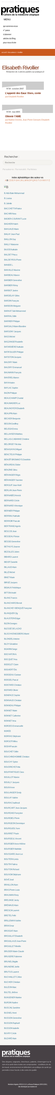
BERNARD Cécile (11, 500)
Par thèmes (32, 169)
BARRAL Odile (10, 316)
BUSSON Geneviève (12, 1018)
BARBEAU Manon (12, 275)
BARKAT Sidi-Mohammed (15, 311)
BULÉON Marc (10, 987)
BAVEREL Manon (11, 378)
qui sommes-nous (10, 26)
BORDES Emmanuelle (13, 726)
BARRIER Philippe (12, 321)
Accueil (4, 52)
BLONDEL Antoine (11, 639)
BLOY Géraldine (11, 644)
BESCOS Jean (10, 531)
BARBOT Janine (11, 290)
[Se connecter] (50, 19)
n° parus (6, 30)
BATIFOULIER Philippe (13, 352)
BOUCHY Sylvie (11, 762)
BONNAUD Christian (12, 700)
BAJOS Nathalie (11, 249)
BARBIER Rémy (11, 285)
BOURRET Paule (11, 833)
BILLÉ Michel (9, 572)
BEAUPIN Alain (10, 413)
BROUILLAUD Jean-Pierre (15, 941)
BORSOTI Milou (10, 741)
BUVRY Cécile (10, 1033)
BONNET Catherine (12, 716)
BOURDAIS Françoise (13, 813)
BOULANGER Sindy (12, 792)
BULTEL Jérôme (11, 992)
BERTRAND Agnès (12, 526)
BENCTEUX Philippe (13, 454)
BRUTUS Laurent (11, 972)
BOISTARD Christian (12, 685)
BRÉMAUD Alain (11, 905)
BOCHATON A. (10, 654)
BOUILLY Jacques (11, 782)
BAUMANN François (12, 372)
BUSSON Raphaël (12, 1023)
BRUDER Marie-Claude (14, 951)
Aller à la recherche (33, 2)
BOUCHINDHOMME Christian (16, 757)
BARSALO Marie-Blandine (15, 326)
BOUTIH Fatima (10, 864)
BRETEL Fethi (10, 915)
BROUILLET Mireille (12, 946)
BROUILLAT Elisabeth (13, 936)
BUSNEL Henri (10, 1013)
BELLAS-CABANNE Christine (16, 439)
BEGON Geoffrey (11, 424)
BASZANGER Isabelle (13, 342)
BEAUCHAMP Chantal (13, 398)
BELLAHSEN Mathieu (13, 434)
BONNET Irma (10, 721)
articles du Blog (9, 38)
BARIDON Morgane (12, 306)
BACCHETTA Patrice (13, 208)
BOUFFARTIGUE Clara (14, 772)
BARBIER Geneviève (13, 280)
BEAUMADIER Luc (12, 403)
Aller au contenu (20, 2)
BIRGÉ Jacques (10, 582)
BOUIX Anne (9, 787)
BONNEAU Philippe (12, 705)
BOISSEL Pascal (11, 680)
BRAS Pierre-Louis (12, 890)
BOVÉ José (9, 880)
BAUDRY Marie (10, 362)
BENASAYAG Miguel (13, 449)
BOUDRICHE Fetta (12, 767)
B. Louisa (8, 198)
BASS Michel (9, 337)
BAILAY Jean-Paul (11, 234)
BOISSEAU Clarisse (12, 675)
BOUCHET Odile (11, 751)
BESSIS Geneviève (12, 541)
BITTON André (10, 593)
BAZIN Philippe (10, 393)
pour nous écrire (9, 42)
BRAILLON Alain (11, 885)
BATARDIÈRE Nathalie (13, 347)
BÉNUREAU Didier (12, 465)
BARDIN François (11, 301)
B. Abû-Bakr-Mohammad (14, 193)
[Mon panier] (41, 19)
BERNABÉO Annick (12, 495)
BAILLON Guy (10, 239)
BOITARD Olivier (11, 690)
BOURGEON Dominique (14, 823)
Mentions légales (13, 1084)
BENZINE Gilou (10, 470)
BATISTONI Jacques (12, 357)
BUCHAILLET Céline (13, 977)
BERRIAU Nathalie (12, 516)
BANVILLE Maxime (12, 270)
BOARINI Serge (10, 649)
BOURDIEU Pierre (11, 818)
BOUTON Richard (11, 869)
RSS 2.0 (22, 1084)
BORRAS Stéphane (12, 736)
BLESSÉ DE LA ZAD (12, 629)
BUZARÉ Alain (10, 1038)
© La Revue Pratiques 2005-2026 (35, 1084)
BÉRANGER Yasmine (13, 480)
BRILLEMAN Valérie (12, 921)
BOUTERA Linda (11, 859)
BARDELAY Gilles (11, 296)
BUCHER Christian (12, 982)
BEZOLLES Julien (11, 552)
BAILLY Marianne (11, 244)
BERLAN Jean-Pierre (13, 490)
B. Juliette (8, 203)
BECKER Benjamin (12, 419)
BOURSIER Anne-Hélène (14, 844)
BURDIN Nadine (11, 1003)
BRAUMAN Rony (11, 895)
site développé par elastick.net (27, 1087)
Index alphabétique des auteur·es (27, 177)
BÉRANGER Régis (12, 475)
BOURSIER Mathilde (12, 849)
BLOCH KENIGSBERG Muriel (16, 634)
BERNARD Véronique (13, 506)
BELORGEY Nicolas (12, 444)
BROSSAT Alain (11, 931)
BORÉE (7, 731)
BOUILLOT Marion (11, 777)
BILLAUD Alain (10, 567)
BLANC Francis (10, 598)
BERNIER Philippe (12, 511)
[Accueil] (20, 10)
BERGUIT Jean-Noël (12, 485)
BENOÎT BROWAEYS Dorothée (17, 459)
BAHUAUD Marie (11, 229)
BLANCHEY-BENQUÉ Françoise (18, 608)
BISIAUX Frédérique (12, 588)
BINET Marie (9, 577)
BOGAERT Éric (10, 670)
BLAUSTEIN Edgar (12, 618)
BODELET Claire (11, 664)
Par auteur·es (8, 169)
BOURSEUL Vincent (12, 839)
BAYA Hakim (9, 383)
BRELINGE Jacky (11, 900)
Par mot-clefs (20, 169)
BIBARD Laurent (11, 557)
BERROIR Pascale (12, 521)
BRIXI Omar (9, 926)
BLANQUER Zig (11, 613)
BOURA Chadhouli (12, 803)
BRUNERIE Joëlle (11, 967)
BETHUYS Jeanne (12, 547)
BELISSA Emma (11, 429)
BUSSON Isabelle (11, 1028)
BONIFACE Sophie (12, 695)
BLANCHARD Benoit (13, 603)
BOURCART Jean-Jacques (15, 808)
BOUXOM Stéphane (12, 874)
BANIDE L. (8, 265)
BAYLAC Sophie (11, 388)
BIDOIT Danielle (10, 562)
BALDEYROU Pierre (12, 260)
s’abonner (7, 34)
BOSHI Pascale (10, 746)
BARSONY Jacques (12, 331)
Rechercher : (11, 156)
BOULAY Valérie (11, 798)
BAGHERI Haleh (11, 224)
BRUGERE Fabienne (13, 956)
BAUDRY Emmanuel (13, 367)
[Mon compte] (46, 19)
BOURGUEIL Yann (12, 828)
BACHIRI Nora (10, 214)
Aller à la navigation (8, 2)
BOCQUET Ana (10, 659)
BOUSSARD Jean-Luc (13, 854)
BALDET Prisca (10, 255)
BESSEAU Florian (11, 536)
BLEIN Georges (10, 623)
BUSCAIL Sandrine (12, 1008)
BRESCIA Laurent (11, 910)
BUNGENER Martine (12, 997)
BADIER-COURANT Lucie (15, 219)
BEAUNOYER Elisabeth (14, 408)
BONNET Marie (10, 711)
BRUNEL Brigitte (11, 962)
